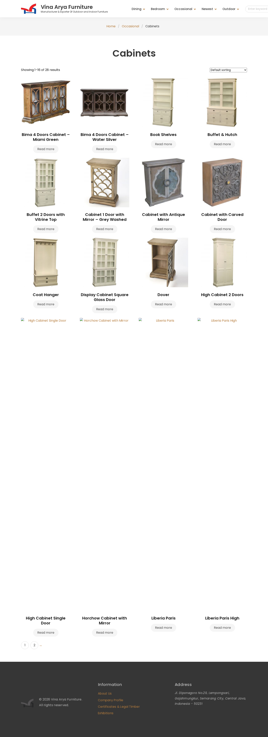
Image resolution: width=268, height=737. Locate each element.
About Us (105, 693)
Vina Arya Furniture (67, 7)
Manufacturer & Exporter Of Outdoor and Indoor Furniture (74, 11)
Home (111, 26)
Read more (45, 149)
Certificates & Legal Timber (119, 707)
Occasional (183, 9)
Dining (136, 9)
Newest (207, 9)
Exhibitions (105, 713)
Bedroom (158, 9)
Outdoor (228, 9)
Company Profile (110, 700)
